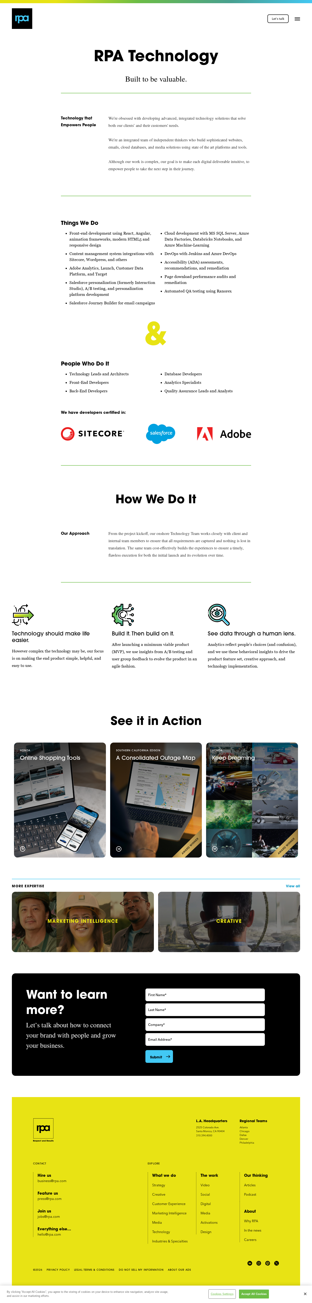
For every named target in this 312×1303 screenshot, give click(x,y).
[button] (297, 19)
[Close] (305, 1294)
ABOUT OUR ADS (179, 1269)
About (250, 1211)
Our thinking (256, 1175)
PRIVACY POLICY (58, 1269)
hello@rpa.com (49, 1234)
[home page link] (22, 18)
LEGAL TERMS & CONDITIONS (94, 1269)
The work (209, 1175)
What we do (164, 1175)
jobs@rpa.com (49, 1216)
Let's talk (278, 19)
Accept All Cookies (254, 1294)
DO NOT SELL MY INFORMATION (141, 1269)
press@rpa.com (50, 1199)
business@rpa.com (52, 1181)
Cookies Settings (222, 1294)
